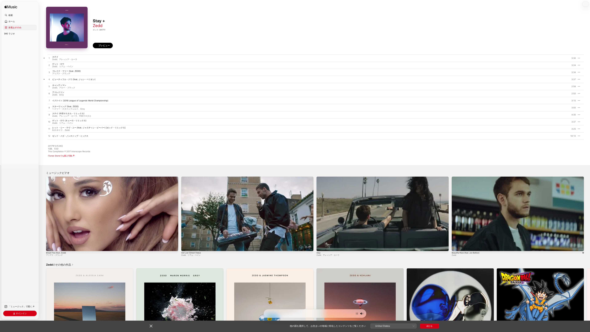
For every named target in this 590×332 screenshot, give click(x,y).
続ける (430, 326)
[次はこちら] (357, 313)
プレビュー (572, 58)
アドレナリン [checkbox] (58, 92)
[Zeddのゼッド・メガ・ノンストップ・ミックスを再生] (49, 136)
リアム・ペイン (66, 66)
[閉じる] (151, 326)
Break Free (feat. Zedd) (56, 253)
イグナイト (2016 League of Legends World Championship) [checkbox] (80, 100)
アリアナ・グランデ (61, 73)
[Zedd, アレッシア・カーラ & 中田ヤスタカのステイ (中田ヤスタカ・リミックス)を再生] (49, 114)
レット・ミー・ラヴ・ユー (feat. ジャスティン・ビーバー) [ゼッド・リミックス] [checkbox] (89, 127)
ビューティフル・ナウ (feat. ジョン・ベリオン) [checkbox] (73, 79)
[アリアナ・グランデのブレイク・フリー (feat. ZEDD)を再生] (49, 72)
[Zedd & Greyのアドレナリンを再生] (49, 93)
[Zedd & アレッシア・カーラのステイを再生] (49, 58)
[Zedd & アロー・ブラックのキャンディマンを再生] (49, 86)
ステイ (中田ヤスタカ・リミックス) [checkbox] (68, 113)
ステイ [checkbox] (55, 57)
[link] (59, 264)
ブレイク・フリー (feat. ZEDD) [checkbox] (66, 71)
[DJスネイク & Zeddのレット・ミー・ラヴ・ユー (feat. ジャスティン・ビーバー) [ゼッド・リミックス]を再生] (49, 129)
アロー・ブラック (67, 87)
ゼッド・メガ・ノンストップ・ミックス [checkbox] (70, 136)
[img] (10, 7)
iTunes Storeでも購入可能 (60, 155)
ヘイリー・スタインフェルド (65, 109)
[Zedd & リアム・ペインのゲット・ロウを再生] (49, 65)
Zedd (97, 25)
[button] (20, 15)
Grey (61, 94)
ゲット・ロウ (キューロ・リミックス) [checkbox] (69, 120)
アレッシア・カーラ (68, 59)
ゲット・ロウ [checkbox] (58, 64)
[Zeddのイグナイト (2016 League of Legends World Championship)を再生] (49, 100)
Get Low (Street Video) (191, 253)
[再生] (50, 247)
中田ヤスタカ (85, 116)
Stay (319, 253)
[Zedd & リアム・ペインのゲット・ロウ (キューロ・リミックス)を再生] (49, 122)
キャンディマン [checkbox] (59, 85)
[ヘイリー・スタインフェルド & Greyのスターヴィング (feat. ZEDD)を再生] (49, 107)
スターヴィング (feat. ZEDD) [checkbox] (65, 106)
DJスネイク (57, 130)
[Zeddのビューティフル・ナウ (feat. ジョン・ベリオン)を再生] (49, 79)
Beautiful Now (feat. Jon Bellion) (465, 253)
